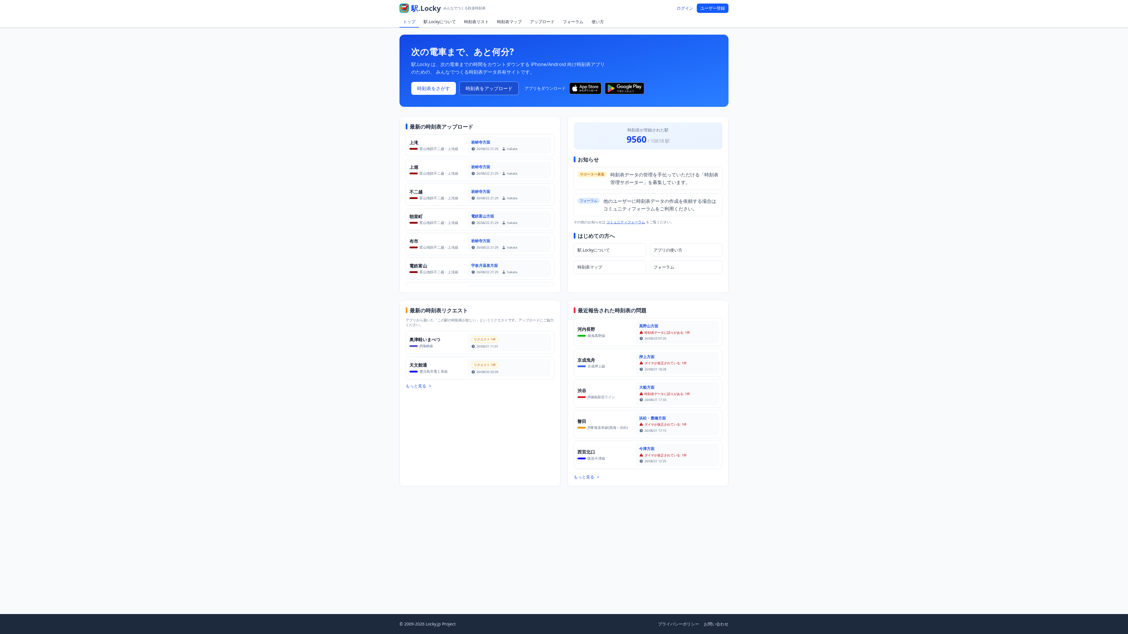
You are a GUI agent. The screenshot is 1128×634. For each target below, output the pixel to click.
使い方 (598, 21)
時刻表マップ (509, 21)
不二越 (416, 192)
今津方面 (646, 448)
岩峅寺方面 (480, 142)
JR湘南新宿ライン (601, 396)
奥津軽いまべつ (424, 339)
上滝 (413, 142)
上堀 (413, 167)
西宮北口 (586, 452)
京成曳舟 (586, 360)
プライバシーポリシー (678, 624)
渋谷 (582, 390)
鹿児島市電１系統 (433, 371)
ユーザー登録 (712, 8)
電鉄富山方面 (482, 216)
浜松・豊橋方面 (652, 418)
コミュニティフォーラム (625, 222)
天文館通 (418, 365)
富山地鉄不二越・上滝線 (438, 148)
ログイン (685, 8)
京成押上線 (596, 366)
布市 (413, 241)
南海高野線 (596, 335)
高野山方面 (648, 325)
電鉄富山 (418, 266)
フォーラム (573, 21)
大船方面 (646, 387)
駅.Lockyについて (440, 21)
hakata (512, 148)
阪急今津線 (596, 458)
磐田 (582, 421)
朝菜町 (416, 216)
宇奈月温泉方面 (484, 265)
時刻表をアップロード (489, 88)
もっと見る (416, 386)
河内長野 (586, 329)
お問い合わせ (716, 624)
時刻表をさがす (433, 88)
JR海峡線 (426, 345)
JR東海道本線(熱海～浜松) (608, 427)
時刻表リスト (476, 21)
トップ (409, 21)
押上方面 (646, 356)
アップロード (542, 21)
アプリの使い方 (668, 250)
